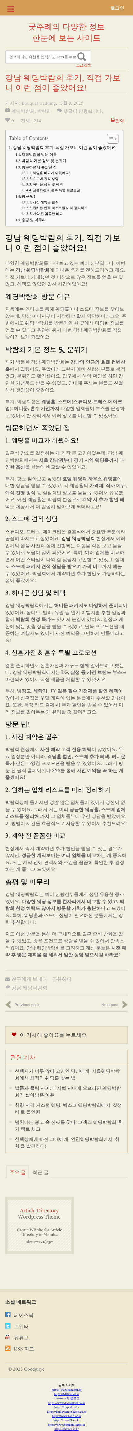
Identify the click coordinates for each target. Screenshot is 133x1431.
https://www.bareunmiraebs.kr (66, 1424)
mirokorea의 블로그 (66, 1398)
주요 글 (18, 1172)
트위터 (21, 1326)
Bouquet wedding (39, 103)
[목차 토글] (109, 138)
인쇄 (120, 120)
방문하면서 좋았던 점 (39, 166)
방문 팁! (28, 196)
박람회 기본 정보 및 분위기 (44, 160)
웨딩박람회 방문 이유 (39, 154)
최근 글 (40, 1172)
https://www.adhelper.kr (66, 1389)
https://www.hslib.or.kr (66, 1416)
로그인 (117, 8)
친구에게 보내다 (29, 978)
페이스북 (24, 1315)
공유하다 (62, 978)
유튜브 (21, 1337)
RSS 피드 (24, 1348)
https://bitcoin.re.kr (66, 1429)
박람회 (44, 111)
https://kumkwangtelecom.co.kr (66, 1411)
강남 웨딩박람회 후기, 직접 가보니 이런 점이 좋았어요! (65, 147)
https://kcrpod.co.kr (66, 1407)
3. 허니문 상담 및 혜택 (46, 184)
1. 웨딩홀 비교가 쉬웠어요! (49, 172)
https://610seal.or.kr (66, 1394)
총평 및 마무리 (34, 219)
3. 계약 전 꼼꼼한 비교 (46, 213)
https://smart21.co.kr (66, 1420)
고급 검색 (83, 65)
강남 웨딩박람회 (78, 538)
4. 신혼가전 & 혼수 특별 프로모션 (54, 190)
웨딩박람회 (23, 111)
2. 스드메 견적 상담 (43, 178)
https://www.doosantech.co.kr (66, 1403)
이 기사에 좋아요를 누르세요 (53, 1034)
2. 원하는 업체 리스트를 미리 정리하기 (58, 207)
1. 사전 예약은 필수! (44, 202)
